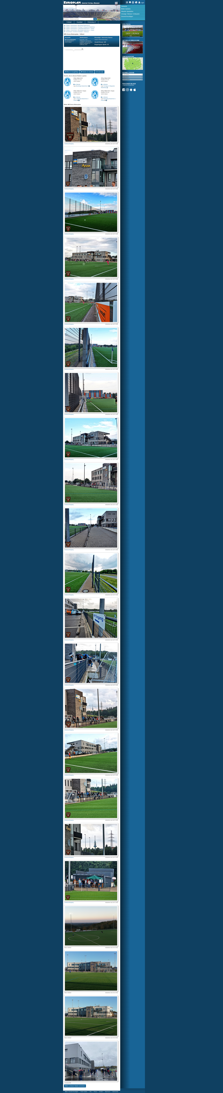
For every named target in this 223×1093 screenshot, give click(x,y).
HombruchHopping (69, 143)
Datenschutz (115, 1091)
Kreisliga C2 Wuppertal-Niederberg (86, 27)
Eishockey (91, 22)
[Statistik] (136, 2)
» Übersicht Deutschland (128, 85)
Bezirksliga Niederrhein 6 (84, 25)
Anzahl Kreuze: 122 (100, 42)
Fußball (69, 22)
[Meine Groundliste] (127, 2)
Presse (95, 1091)
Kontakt (101, 1091)
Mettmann (86, 31)
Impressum (107, 1091)
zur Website (77, 84)
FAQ (90, 1091)
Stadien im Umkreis (87, 72)
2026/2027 (133, 47)
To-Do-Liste (100, 72)
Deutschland (74, 25)
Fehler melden (83, 1091)
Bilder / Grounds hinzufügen (71, 1091)
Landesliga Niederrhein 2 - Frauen (86, 28)
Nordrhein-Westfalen (78, 31)
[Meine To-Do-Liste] (130, 2)
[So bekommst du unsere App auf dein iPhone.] (135, 89)
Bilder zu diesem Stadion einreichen (75, 1086)
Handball (79, 22)
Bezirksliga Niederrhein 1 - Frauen (86, 30)
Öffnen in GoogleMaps (72, 72)
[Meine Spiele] (133, 2)
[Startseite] (72, 4)
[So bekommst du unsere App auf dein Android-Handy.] (131, 89)
